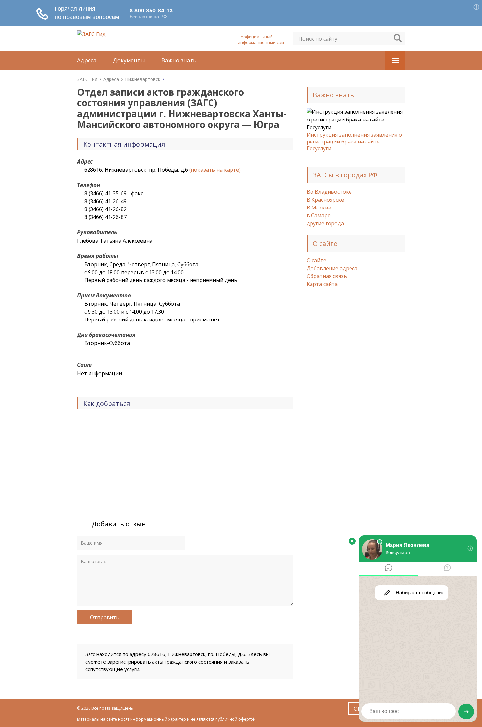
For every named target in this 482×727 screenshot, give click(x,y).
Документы (129, 60)
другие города (325, 223)
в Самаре (319, 215)
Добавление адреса (332, 268)
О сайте (316, 260)
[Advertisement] (356, 399)
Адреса (87, 60)
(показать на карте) (215, 169)
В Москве (319, 207)
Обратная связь (327, 276)
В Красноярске (325, 199)
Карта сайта (322, 284)
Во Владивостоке (329, 191)
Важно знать (178, 60)
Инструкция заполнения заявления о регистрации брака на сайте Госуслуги (354, 141)
